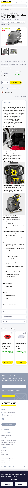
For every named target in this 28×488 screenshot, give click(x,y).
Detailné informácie (6, 68)
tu (16, 476)
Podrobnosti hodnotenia (19, 22)
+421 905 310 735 (8, 415)
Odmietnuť (7, 484)
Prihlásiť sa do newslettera (9, 396)
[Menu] (26, 2)
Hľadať (24, 5)
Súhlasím (20, 484)
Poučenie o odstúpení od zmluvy (8, 440)
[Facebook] (2, 419)
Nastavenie (14, 479)
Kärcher (19, 116)
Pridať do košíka (14, 82)
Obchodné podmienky (6, 435)
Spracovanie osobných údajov (8, 442)
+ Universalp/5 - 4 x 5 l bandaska (11, 92)
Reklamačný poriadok (6, 437)
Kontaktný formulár (8, 424)
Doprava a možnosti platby (7, 444)
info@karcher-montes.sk (9, 412)
